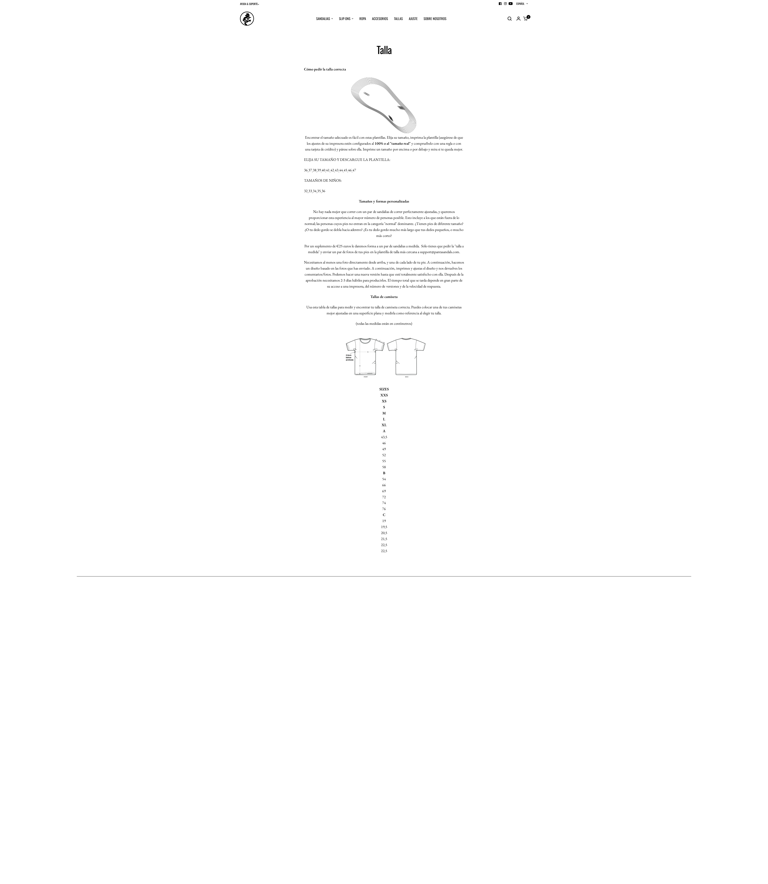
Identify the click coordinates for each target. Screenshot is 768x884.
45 (345, 170)
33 (310, 191)
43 (336, 170)
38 (314, 170)
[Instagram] (505, 3)
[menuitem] (250, 4)
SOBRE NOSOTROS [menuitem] (435, 18)
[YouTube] (510, 3)
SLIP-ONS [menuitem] (344, 18)
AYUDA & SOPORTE (249, 4)
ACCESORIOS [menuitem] (380, 18)
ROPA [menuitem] (362, 18)
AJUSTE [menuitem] (413, 18)
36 (306, 170)
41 (328, 170)
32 (306, 191)
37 (310, 170)
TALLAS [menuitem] (398, 18)
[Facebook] (500, 3)
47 (354, 170)
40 (323, 170)
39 (319, 170)
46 (350, 170)
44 (341, 170)
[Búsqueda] (510, 19)
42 (332, 170)
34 (314, 191)
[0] (524, 19)
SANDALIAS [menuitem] (323, 18)
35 (319, 191)
